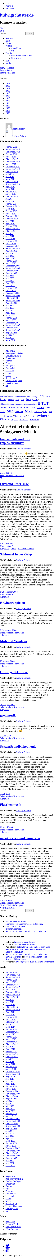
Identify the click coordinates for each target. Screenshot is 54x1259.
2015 (8, 93)
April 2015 (10, 186)
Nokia (45, 412)
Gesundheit (11, 368)
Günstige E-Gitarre (14, 672)
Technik (31, 416)
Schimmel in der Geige (16, 554)
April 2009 (10, 283)
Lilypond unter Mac (14, 484)
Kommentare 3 (6, 546)
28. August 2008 (7, 704)
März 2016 (10, 179)
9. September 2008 (8, 630)
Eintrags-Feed (12, 1224)
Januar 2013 (11, 214)
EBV (48, 396)
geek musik (8, 715)
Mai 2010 (10, 256)
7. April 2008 (6, 900)
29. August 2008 (7, 661)
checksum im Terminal (15, 926)
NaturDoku (38, 412)
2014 (8, 96)
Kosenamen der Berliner (25, 942)
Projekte (9, 53)
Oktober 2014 (12, 196)
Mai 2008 (10, 310)
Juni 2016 (10, 176)
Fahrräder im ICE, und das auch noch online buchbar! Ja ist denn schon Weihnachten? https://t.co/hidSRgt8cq (28, 949)
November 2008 (13, 295)
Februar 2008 (11, 318)
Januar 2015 (11, 194)
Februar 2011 (11, 241)
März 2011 (10, 238)
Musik (8, 375)
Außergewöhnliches (14, 353)
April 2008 (10, 313)
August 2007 (11, 332)
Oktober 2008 (12, 298)
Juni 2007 (10, 337)
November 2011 (13, 228)
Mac (10, 411)
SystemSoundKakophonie (18, 746)
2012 (8, 101)
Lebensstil (10, 370)
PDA (50, 412)
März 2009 (10, 285)
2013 (8, 98)
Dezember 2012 (13, 216)
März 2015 (10, 189)
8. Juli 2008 (5, 794)
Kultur (19, 407)
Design (35, 396)
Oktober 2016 (12, 171)
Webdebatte (24, 420)
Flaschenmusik (10, 804)
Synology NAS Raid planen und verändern (35, 962)
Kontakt (9, 6)
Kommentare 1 (6, 594)
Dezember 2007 (13, 323)
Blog (8, 41)
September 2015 (13, 184)
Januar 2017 (11, 164)
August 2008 (11, 303)
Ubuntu (4, 419)
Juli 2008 (10, 305)
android (4, 396)
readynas (9, 416)
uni (7, 385)
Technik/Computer (14, 380)
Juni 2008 (10, 308)
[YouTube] (7, 1251)
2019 (8, 83)
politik (2, 416)
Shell (16, 416)
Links (8, 3)
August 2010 (11, 251)
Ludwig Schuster (23, 449)
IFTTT (43, 403)
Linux (8, 373)
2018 (8, 86)
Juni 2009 (10, 278)
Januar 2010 (11, 263)
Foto (8, 363)
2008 (8, 110)
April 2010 (10, 258)
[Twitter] (8, 1246)
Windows (34, 419)
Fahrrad (9, 361)
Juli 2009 (10, 275)
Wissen (9, 46)
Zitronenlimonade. (14, 929)
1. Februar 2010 (7, 544)
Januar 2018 (11, 157)
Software (22, 416)
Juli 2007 (10, 335)
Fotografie (10, 366)
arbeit (11, 396)
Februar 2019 (11, 147)
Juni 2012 (10, 221)
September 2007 (13, 330)
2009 (8, 108)
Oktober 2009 (12, 271)
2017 (8, 88)
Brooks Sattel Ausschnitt (16, 921)
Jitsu (7, 60)
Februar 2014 (11, 204)
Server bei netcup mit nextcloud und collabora (26, 931)
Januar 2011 (11, 243)
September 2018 (13, 152)
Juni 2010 (10, 253)
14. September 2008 (9, 592)
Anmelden (10, 1221)
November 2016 (13, 169)
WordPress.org (12, 1229)
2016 (8, 91)
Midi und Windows (13, 641)
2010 (8, 105)
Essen (3, 399)
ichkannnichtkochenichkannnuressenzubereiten (18, 404)
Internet (3, 407)
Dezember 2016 (13, 166)
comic (28, 396)
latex (33, 407)
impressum (10, 8)
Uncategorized (12, 383)
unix (16, 420)
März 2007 (10, 340)
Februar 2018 (11, 154)
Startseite (9, 38)
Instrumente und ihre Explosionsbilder (15, 441)
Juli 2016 (10, 174)
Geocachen (16, 58)
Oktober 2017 (12, 159)
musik (8, 63)
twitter (42, 415)
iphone (11, 407)
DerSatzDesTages (13, 356)
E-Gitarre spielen (12, 602)
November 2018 (13, 149)
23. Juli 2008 (5, 736)
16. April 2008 (6, 827)
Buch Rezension (20, 396)
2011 (8, 103)
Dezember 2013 (13, 206)
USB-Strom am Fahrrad (21, 56)
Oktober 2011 (12, 231)
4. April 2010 (6, 473)
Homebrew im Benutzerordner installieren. (24, 924)
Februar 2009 (11, 288)
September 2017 (13, 162)
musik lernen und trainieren (20, 838)
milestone (19, 411)
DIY (42, 396)
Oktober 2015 (12, 181)
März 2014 (10, 201)
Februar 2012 (11, 226)
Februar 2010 (11, 261)
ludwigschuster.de (17, 15)
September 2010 (13, 248)
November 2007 (13, 325)
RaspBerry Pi (11, 378)
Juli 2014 (10, 199)
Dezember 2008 (13, 293)
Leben (40, 407)
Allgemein (10, 351)
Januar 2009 (11, 290)
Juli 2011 (9, 233)
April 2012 (10, 223)
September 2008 (13, 300)
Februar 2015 (11, 191)
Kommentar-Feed (13, 1226)
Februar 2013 (11, 211)
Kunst (26, 407)
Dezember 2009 (13, 266)
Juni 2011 (10, 236)
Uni (12, 51)
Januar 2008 (11, 320)
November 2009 (13, 268)
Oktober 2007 (12, 328)
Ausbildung (16, 48)
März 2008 (10, 315)
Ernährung (10, 358)
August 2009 (11, 273)
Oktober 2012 (12, 218)
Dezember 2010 (13, 246)
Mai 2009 (10, 280)
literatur (2, 412)
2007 (8, 113)
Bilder (8, 43)
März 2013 (10, 209)
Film (17, 400)
